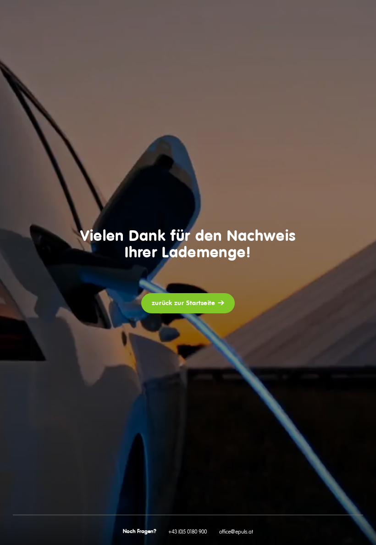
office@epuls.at (236, 531)
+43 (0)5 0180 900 (187, 531)
